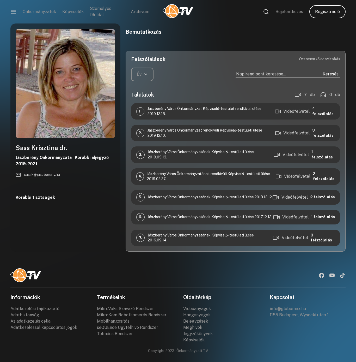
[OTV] (178, 11)
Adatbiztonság (24, 314)
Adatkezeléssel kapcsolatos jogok (43, 327)
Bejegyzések (195, 321)
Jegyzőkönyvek (198, 333)
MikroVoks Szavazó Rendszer (125, 308)
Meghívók (192, 327)
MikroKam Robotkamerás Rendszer (132, 314)
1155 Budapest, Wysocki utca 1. (299, 314)
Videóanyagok (197, 308)
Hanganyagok (197, 314)
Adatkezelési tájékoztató (34, 308)
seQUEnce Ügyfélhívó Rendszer (127, 327)
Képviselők (73, 11)
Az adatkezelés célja (30, 321)
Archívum (140, 11)
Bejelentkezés (289, 11)
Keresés (331, 74)
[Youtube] (332, 276)
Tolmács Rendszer (115, 333)
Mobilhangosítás (113, 321)
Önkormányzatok (39, 11)
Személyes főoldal (100, 11)
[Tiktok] (342, 276)
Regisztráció (327, 11)
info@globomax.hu (288, 308)
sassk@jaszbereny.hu (42, 175)
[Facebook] (321, 276)
